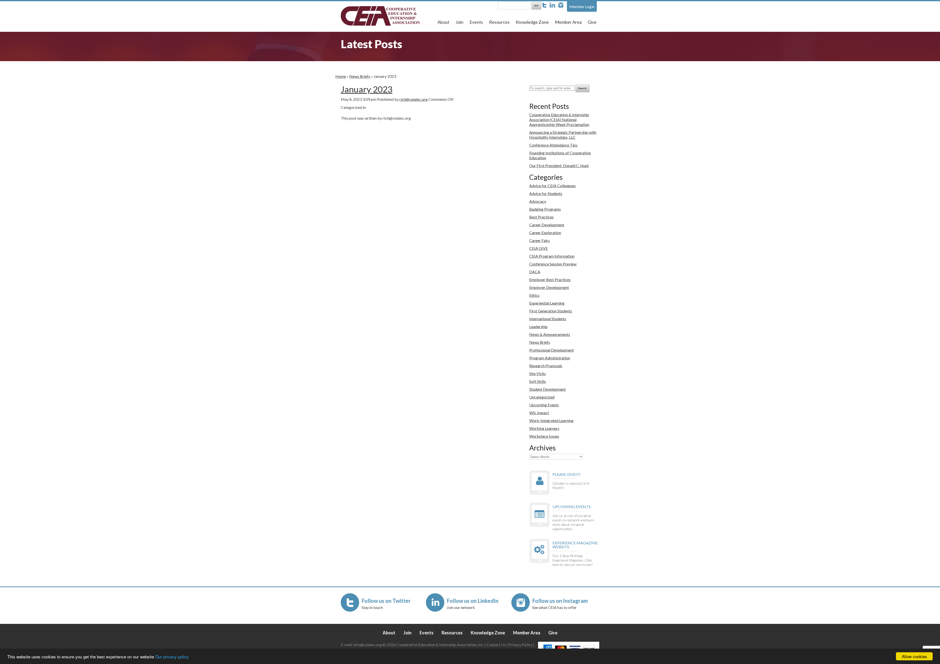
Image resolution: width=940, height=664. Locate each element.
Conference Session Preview (552, 264)
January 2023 (366, 89)
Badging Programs (545, 209)
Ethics (534, 295)
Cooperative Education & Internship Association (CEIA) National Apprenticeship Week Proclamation (559, 119)
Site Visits (537, 373)
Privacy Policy (520, 644)
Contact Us (496, 644)
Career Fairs (539, 240)
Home (340, 76)
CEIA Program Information (552, 256)
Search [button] (582, 88)
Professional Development (551, 350)
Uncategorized (541, 397)
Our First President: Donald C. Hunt (559, 165)
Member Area (568, 22)
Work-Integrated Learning (551, 420)
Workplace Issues (544, 436)
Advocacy (537, 201)
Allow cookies (914, 656)
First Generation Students (550, 311)
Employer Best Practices (550, 279)
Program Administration (549, 357)
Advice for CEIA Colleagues (552, 185)
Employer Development (549, 287)
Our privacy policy (172, 656)
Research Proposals (545, 365)
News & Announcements (549, 334)
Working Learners (544, 428)
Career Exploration (545, 232)
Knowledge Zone (532, 22)
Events (476, 22)
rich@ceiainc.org (414, 99)
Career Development (546, 224)
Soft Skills (537, 381)
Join (459, 22)
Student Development (547, 389)
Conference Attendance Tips (553, 145)
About (443, 22)
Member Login (581, 6)
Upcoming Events (544, 404)
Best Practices (541, 217)
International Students (547, 318)
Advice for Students (545, 193)
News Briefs (359, 76)
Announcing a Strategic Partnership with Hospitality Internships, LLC (562, 134)
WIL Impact (539, 412)
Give (592, 22)
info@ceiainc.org (368, 644)
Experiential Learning (546, 303)
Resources (499, 22)
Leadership (538, 326)
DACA (534, 271)
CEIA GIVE (538, 248)
